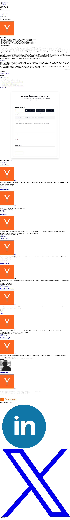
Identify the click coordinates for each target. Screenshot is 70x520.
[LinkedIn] (24, 448)
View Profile (2, 186)
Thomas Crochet (4, 263)
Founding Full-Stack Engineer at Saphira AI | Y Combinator (12, 85)
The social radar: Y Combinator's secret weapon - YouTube (12, 81)
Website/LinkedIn (18, 145)
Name (16, 134)
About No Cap (4, 3)
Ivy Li (1, 313)
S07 (15, 353)
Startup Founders (5, 2)
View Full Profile (3, 87)
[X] (36, 516)
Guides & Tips (4, 13)
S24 (17, 35)
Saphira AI (2, 73)
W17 (15, 229)
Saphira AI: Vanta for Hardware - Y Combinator (10, 83)
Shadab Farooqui (5, 338)
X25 (15, 278)
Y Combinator (6, 73)
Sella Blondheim (4, 189)
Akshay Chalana (4, 165)
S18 (15, 254)
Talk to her (3, 60)
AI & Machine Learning (4, 77)
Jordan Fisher (4, 372)
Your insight (17, 120)
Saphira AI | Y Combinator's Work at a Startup (10, 84)
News (3, 14)
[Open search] (1, 9)
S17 (15, 205)
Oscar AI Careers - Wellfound (7, 82)
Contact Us (4, 4)
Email (16, 139)
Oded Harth (3, 214)
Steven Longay (4, 238)
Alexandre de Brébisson (6, 288)
